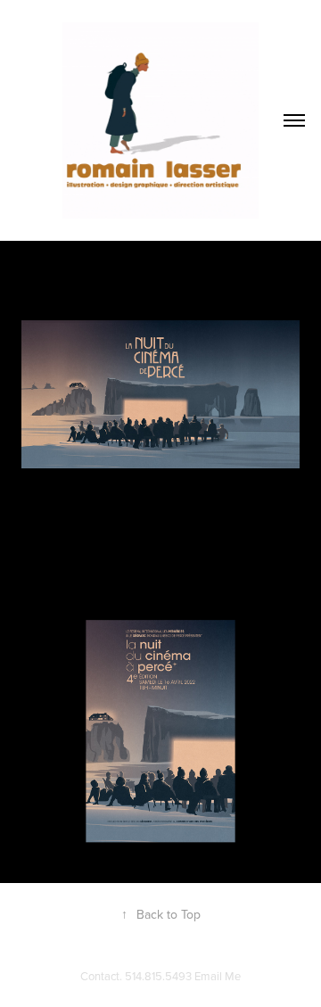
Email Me (217, 976)
